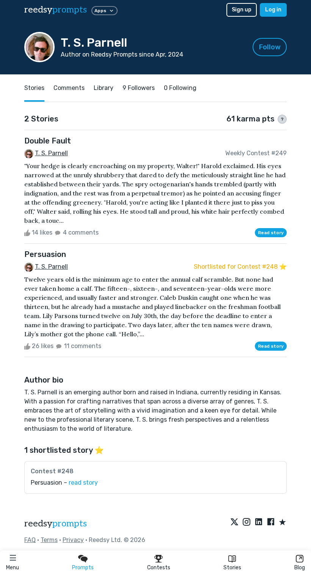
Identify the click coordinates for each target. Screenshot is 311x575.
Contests (158, 567)
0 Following (180, 87)
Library (103, 87)
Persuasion (45, 254)
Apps (100, 10)
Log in (273, 9)
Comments (69, 87)
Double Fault (47, 140)
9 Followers (139, 87)
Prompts (83, 567)
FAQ (30, 539)
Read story (271, 232)
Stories (232, 567)
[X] (234, 522)
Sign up (241, 9)
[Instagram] (246, 522)
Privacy (73, 539)
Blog (299, 567)
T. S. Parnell (51, 153)
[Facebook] (270, 522)
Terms (49, 539)
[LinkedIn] (258, 522)
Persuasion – (64, 482)
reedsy (55, 9)
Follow (270, 47)
